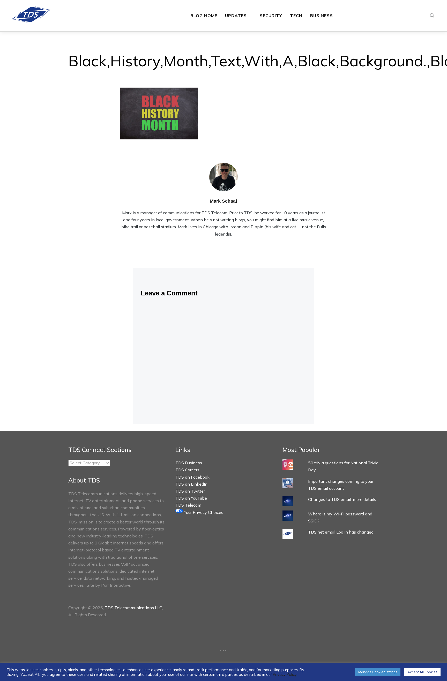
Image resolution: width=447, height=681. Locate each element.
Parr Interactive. (116, 585)
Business (321, 15)
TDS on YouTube (191, 498)
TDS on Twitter (190, 491)
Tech (296, 15)
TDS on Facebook (192, 477)
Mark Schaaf (223, 201)
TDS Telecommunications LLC (133, 607)
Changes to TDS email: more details (342, 499)
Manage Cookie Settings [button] (377, 672)
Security (271, 15)
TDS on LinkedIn (191, 484)
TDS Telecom (188, 505)
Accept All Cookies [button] (422, 672)
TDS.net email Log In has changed (341, 532)
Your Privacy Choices (203, 512)
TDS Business (188, 462)
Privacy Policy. (285, 674)
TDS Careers (187, 469)
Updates (236, 15)
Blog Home (203, 15)
